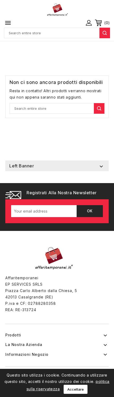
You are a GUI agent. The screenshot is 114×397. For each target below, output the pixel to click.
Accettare (75, 389)
